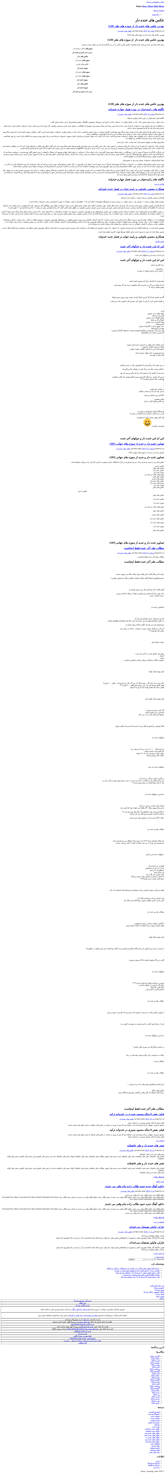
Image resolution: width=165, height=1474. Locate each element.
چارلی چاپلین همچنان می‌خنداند (146, 1226)
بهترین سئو (160, 1296)
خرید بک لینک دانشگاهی (82, 1331)
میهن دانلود (160, 1181)
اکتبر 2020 (156, 1373)
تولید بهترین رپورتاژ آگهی (82, 1336)
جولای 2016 (155, 1390)
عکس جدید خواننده (153, 1431)
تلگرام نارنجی (159, 184)
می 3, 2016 (150, 1191)
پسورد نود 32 (159, 1290)
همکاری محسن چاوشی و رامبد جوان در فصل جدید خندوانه (131, 189)
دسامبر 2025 (155, 1363)
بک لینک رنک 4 (159, 1177)
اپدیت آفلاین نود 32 (82, 1305)
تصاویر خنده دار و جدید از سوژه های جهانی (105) (137, 443)
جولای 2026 (155, 1358)
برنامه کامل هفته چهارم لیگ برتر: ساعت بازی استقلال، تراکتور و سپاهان (133, 1268)
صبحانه (157, 1425)
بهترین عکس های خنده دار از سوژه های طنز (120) (136, 26)
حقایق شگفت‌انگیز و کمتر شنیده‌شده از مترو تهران (141, 1275)
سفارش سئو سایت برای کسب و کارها (83, 1315)
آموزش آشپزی (154, 1412)
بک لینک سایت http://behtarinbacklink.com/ (82, 1329)
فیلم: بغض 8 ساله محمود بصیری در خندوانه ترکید (137, 1114)
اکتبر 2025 (156, 1367)
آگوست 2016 (155, 1388)
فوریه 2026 (155, 1361)
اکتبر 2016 (156, 1384)
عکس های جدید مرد (152, 1439)
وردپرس (156, 1467)
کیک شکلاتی (82, 1343)
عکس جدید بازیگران (152, 1429)
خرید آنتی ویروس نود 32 (82, 1301)
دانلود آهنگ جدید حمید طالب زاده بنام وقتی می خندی (134, 1186)
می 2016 (156, 1394)
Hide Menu (159, 6)
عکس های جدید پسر (152, 1433)
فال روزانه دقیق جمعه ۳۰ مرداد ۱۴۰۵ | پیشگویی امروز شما (138, 1273)
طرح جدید (156, 1427)
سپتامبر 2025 (155, 1369)
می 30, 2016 (149, 1119)
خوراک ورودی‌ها (154, 1463)
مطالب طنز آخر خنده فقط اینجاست (144, 548)
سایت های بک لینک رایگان (80, 1309)
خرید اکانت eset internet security (82, 1324)
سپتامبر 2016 (155, 1386)
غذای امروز (155, 1446)
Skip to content (158, 11)
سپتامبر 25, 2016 (148, 449)
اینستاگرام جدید (154, 1414)
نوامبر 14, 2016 (148, 194)
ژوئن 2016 (156, 1392)
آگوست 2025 (155, 1371)
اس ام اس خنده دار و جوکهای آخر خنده (142, 246)
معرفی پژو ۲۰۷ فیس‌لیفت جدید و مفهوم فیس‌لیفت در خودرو (137, 1271)
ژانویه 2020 (155, 1378)
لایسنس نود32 (159, 1288)
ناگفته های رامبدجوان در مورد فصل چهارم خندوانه (136, 109)
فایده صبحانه (155, 1448)
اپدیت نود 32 (82, 1333)
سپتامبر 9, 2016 (148, 553)
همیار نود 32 (159, 1294)
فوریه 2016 (155, 1401)
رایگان (161, 1298)
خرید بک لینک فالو (86, 1326)
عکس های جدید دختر (152, 1435)
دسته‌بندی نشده (154, 1422)
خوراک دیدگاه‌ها (154, 1465)
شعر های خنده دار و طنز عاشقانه (145, 1145)
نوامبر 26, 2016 (148, 31)
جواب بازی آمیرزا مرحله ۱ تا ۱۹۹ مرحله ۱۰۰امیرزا (82, 1341)
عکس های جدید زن (152, 1437)
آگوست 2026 (155, 1356)
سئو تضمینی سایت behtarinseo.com (82, 1338)
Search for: (160, 1259)
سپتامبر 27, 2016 (148, 251)
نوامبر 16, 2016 (148, 114)
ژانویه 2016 (155, 1403)
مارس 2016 (155, 1399)
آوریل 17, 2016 (149, 1232)
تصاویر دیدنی (155, 1418)
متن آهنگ (82, 1303)
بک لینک (86, 1319)
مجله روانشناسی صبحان (155, 2)
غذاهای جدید (155, 1444)
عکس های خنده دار (125, 31)
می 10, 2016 (149, 1150)
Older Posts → (159, 1257)
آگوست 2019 (155, 1380)
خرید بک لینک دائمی (157, 1286)
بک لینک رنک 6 (159, 1253)
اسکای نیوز (160, 1141)
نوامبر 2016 (155, 1382)
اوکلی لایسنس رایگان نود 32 (154, 1292)
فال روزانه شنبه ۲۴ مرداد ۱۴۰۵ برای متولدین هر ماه (140, 1277)
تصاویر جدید (155, 1416)
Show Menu (147, 6)
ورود (158, 1461)
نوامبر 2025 (155, 1365)
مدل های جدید (154, 1452)
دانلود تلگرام (159, 241)
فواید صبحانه (155, 1450)
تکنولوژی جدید (159, 1222)
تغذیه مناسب (155, 1420)
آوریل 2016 (156, 1397)
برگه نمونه (156, 14)
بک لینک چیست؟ (83, 1322)
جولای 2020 (155, 1375)
